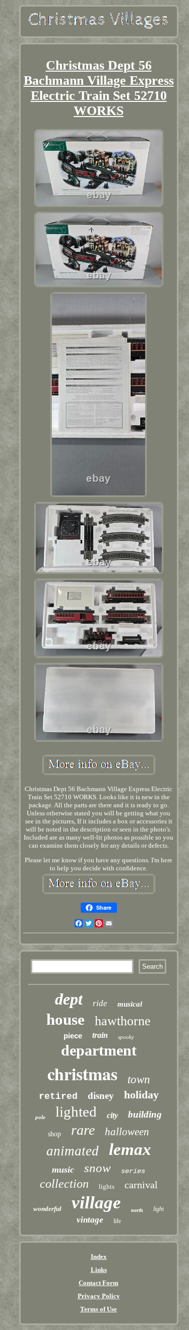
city (112, 1115)
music (63, 1170)
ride (100, 1003)
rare (83, 1130)
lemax (130, 1149)
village (96, 1202)
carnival (141, 1184)
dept (69, 999)
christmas (82, 1073)
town (139, 1079)
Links (99, 1269)
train (100, 1035)
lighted (76, 1111)
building (145, 1114)
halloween (127, 1132)
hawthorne (123, 1021)
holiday (141, 1094)
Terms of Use (98, 1309)
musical (129, 1004)
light (158, 1208)
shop (54, 1134)
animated (72, 1150)
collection (64, 1183)
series (133, 1171)
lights (106, 1186)
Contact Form (98, 1283)
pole (40, 1117)
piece (73, 1035)
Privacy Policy (99, 1296)
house (65, 1019)
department (99, 1050)
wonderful (47, 1208)
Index (99, 1256)
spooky (126, 1037)
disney (101, 1095)
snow (97, 1168)
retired (58, 1096)
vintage (90, 1220)
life (117, 1221)
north (137, 1210)
